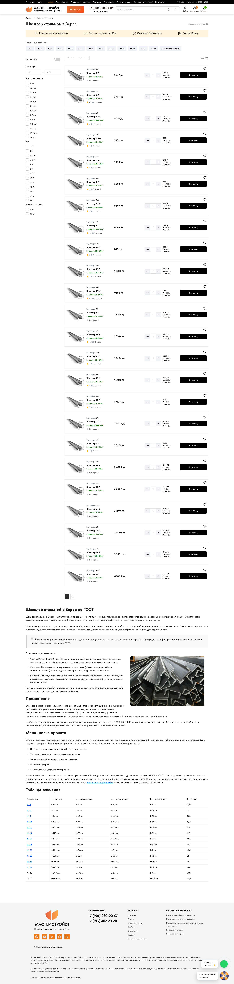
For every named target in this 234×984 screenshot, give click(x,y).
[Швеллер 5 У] (75, 97)
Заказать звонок (101, 11)
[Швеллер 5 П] (75, 75)
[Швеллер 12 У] (75, 249)
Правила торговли (174, 930)
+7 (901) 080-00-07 (103, 916)
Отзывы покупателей (143, 2)
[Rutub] (67, 936)
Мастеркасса (56, 947)
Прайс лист (76, 2)
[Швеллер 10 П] (75, 227)
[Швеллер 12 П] (75, 271)
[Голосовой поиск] (169, 9)
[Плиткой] (202, 58)
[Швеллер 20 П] (75, 445)
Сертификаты (62, 2)
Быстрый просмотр (75, 79)
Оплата (86, 2)
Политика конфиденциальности (180, 915)
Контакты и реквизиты (138, 939)
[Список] (206, 58)
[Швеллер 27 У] (75, 554)
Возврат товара (124, 2)
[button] (191, 2)
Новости (131, 935)
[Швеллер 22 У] (75, 467)
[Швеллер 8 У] (75, 162)
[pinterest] (36, 936)
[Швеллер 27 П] (75, 576)
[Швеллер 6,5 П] (75, 140)
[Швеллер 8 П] (75, 184)
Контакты (159, 2)
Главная (29, 18)
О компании (109, 2)
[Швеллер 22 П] (75, 489)
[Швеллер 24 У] (75, 511)
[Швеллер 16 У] (75, 336)
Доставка (97, 2)
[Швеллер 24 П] (75, 532)
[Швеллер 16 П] (75, 358)
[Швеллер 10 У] (75, 206)
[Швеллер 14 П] (75, 315)
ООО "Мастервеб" (73, 977)
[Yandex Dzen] (59, 936)
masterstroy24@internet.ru (100, 782)
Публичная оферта (175, 934)
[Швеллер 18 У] (75, 380)
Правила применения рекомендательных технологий (184, 924)
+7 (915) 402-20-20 (102, 921)
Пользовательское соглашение (180, 919)
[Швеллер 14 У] (75, 293)
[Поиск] (175, 9)
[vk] (52, 936)
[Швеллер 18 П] (75, 402)
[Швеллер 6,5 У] (75, 118)
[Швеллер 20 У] (75, 423)
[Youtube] (44, 936)
